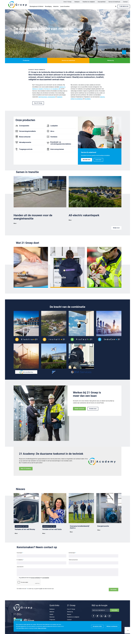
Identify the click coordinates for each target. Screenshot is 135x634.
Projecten (52, 619)
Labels (51, 614)
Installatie (59, 277)
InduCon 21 (62, 87)
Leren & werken (65, 6)
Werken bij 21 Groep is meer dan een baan (87, 394)
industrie (102, 97)
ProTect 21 (47, 89)
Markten (52, 611)
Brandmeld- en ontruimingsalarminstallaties (60, 143)
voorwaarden (45, 577)
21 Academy (54, 89)
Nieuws (69, 614)
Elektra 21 (35, 89)
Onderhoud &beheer (98, 276)
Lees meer (98, 159)
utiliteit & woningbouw (77, 99)
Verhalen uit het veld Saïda (52, 529)
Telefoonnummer (73, 559)
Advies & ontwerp (22, 276)
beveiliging (88, 99)
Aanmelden (114, 610)
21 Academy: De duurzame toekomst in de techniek (51, 453)
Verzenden (113, 589)
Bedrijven (77, 1)
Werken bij (110, 60)
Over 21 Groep (67, 1)
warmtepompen (42, 97)
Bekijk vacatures (79, 408)
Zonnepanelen (24, 126)
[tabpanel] (67, 36)
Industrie (56, 6)
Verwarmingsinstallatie (27, 131)
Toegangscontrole (25, 149)
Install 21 (41, 89)
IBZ (59, 89)
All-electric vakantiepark (84, 215)
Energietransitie (103, 526)
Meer (15, 223)
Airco (52, 131)
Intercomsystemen (57, 149)
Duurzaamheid (101, 1)
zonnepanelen (51, 97)
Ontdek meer (93, 408)
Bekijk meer (116, 228)
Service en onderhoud (68, 60)
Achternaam (72, 552)
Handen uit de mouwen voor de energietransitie (33, 217)
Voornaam (19, 552)
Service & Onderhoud (114, 1)
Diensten (52, 617)
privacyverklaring (35, 577)
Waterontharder (25, 137)
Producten (26, 60)
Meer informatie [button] (42, 628)
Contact (125, 1)
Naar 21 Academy (26, 468)
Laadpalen (54, 126)
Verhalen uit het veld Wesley (25, 529)
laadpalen (59, 97)
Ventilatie (53, 137)
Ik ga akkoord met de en (34, 577)
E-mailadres (20, 559)
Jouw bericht (20, 566)
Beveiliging (48, 6)
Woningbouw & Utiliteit (36, 6)
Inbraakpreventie (25, 142)
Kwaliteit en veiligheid (89, 1)
